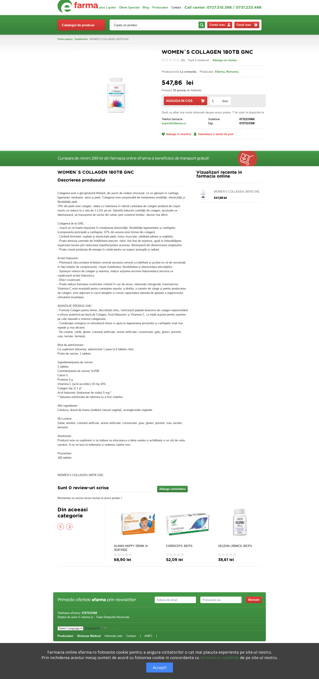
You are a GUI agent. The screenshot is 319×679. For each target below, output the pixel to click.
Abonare (253, 599)
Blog (146, 7)
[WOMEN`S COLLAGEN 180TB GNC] (116, 91)
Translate (114, 628)
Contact (176, 7)
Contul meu (217, 24)
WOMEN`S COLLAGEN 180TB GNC (237, 191)
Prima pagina (65, 39)
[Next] (69, 526)
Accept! (159, 667)
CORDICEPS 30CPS (179, 546)
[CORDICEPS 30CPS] (187, 524)
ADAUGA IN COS (179, 101)
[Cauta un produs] (202, 25)
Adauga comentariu (172, 489)
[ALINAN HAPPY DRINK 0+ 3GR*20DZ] (135, 524)
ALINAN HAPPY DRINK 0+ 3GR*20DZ (131, 547)
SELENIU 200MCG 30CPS (235, 546)
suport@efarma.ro (174, 123)
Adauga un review (224, 60)
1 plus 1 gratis (106, 7)
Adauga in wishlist (178, 134)
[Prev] (61, 526)
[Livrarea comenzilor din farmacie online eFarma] (249, 158)
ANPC (148, 636)
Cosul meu (244, 24)
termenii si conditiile (219, 657)
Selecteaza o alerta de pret (215, 134)
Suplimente (81, 39)
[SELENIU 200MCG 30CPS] (239, 524)
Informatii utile (113, 636)
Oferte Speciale (129, 7)
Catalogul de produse (78, 25)
